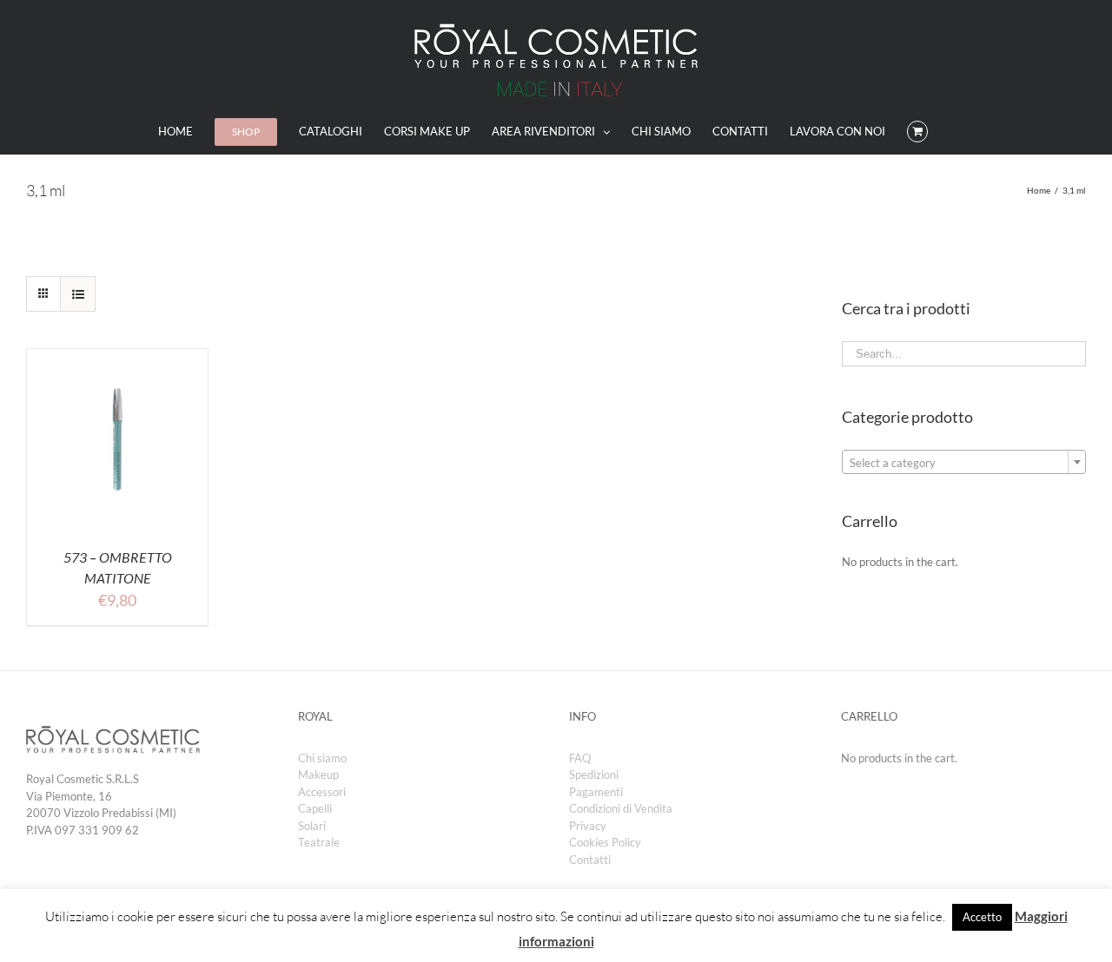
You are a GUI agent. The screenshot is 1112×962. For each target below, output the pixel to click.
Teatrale (319, 842)
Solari (312, 826)
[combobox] (964, 462)
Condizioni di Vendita (620, 808)
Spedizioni (594, 774)
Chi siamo (322, 758)
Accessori (322, 792)
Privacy (587, 826)
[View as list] (78, 294)
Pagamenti (596, 792)
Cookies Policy (605, 842)
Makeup (318, 774)
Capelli (315, 808)
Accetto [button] (982, 917)
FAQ (580, 758)
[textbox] (964, 463)
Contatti (590, 859)
